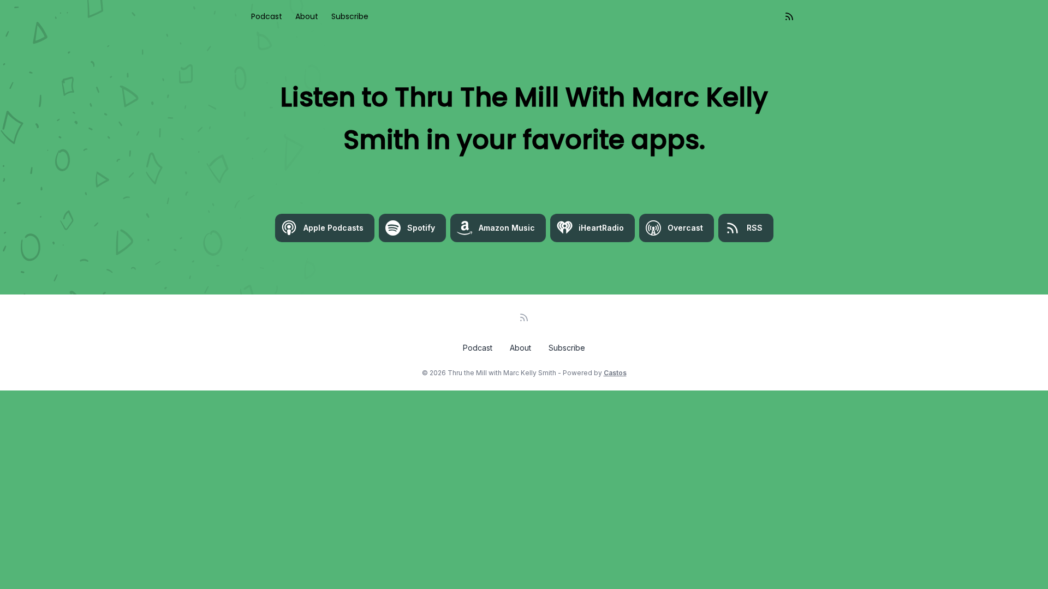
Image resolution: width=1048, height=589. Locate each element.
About (306, 16)
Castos (615, 373)
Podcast (266, 16)
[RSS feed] (789, 16)
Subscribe (349, 16)
